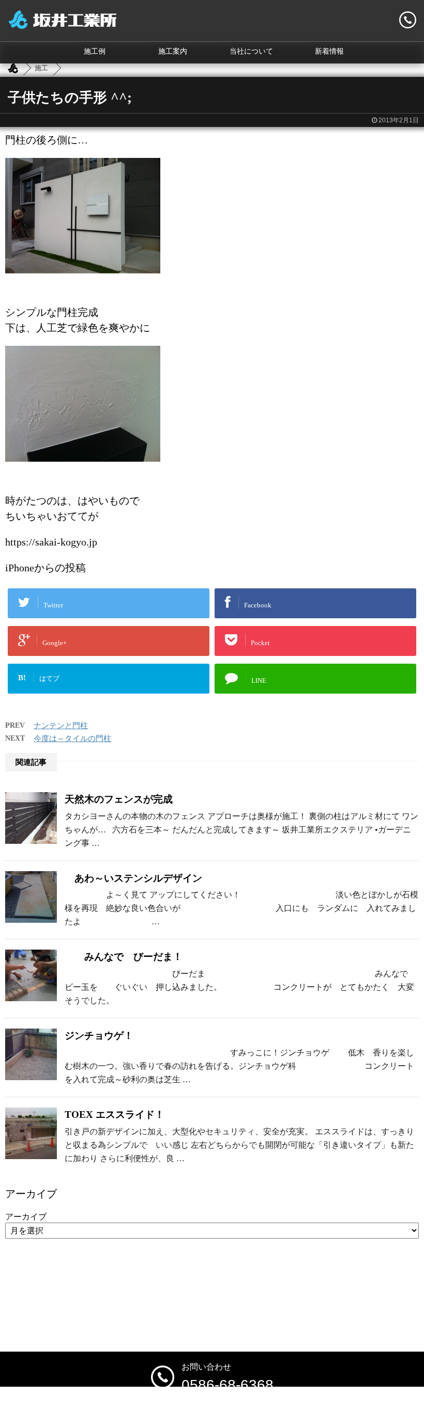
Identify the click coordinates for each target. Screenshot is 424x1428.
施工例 (94, 51)
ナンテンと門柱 (61, 725)
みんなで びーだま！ (124, 956)
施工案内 (172, 51)
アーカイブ (26, 1216)
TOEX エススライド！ (114, 1114)
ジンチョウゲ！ (99, 1035)
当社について (251, 51)
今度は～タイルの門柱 (72, 738)
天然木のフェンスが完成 (119, 799)
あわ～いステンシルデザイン (133, 878)
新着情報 (329, 51)
